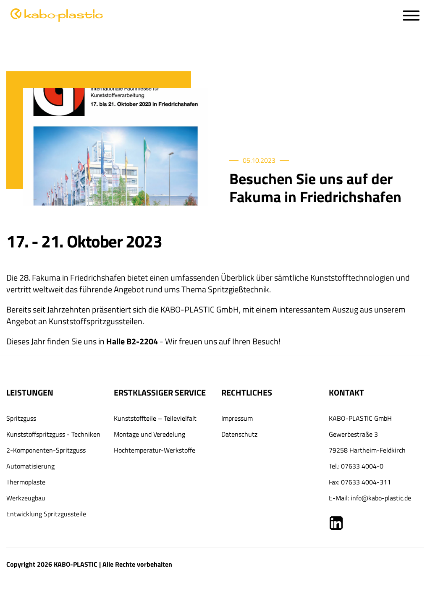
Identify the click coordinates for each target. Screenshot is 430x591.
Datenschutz (239, 434)
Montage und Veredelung (149, 434)
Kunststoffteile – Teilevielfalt (155, 418)
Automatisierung (30, 466)
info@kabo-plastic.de (381, 498)
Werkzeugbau (25, 498)
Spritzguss (21, 418)
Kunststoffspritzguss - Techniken (53, 434)
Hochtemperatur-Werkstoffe (154, 450)
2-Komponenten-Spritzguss (46, 450)
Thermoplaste (25, 482)
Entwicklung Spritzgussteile (46, 514)
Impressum (237, 418)
